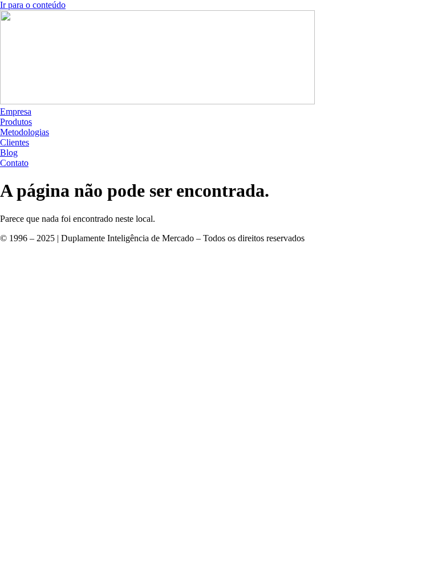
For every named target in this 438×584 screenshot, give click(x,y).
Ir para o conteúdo (33, 5)
